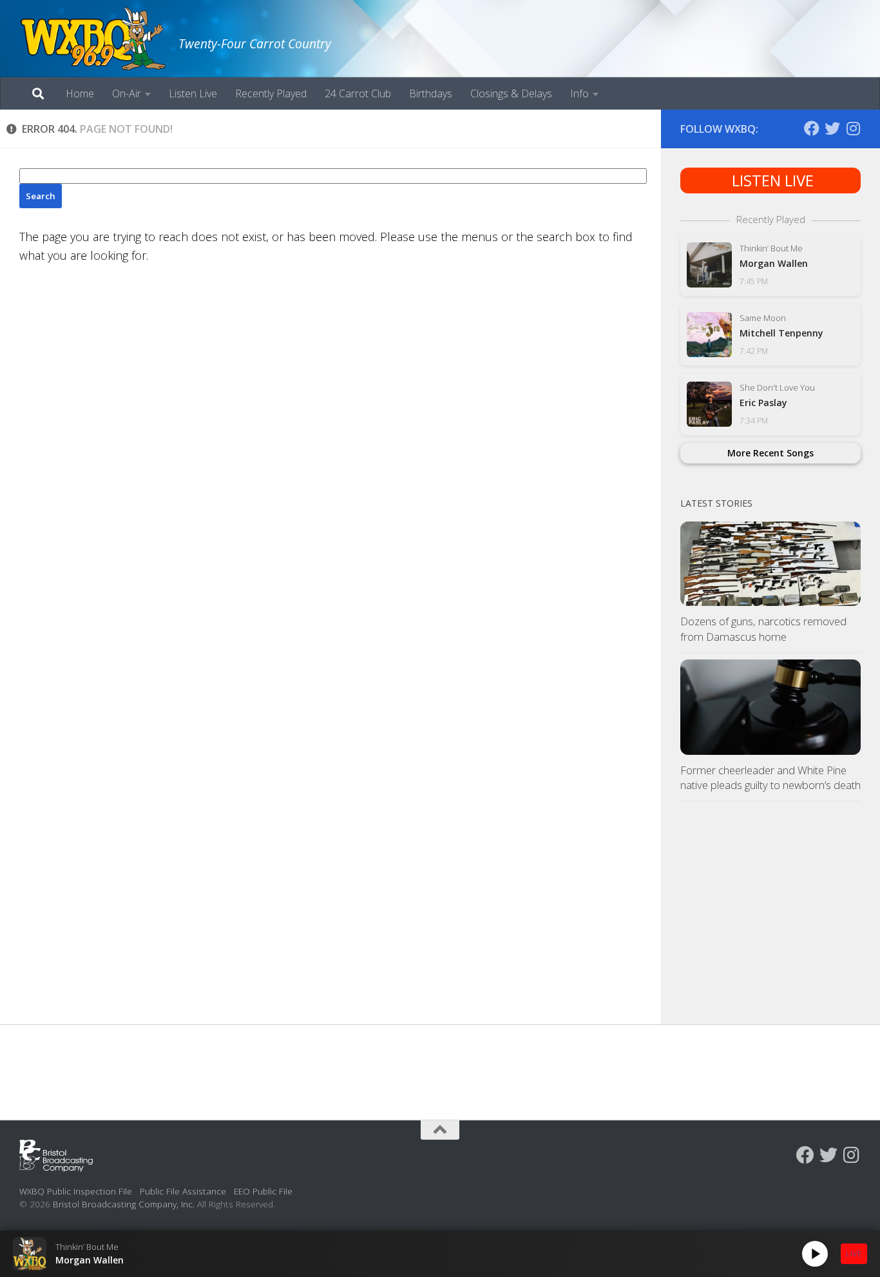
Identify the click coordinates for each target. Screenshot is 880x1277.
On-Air (126, 93)
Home (80, 93)
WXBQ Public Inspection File (75, 1191)
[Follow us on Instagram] (853, 128)
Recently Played (271, 93)
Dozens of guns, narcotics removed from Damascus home (763, 629)
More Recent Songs (770, 453)
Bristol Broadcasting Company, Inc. (124, 1204)
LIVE (854, 1253)
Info (579, 93)
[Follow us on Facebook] (811, 128)
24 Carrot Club (358, 93)
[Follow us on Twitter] (832, 128)
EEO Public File (263, 1191)
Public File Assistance (183, 1191)
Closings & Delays (511, 93)
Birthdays (430, 93)
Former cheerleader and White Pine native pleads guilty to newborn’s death (770, 778)
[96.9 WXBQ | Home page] (92, 38)
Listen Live (193, 93)
